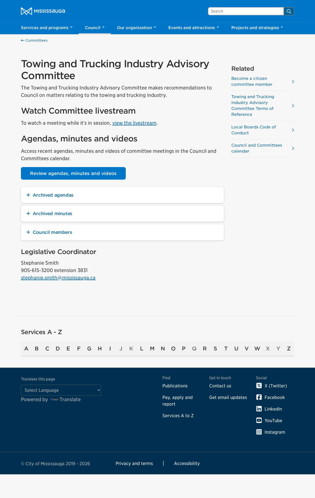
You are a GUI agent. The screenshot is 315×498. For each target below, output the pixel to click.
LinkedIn (273, 409)
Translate (70, 399)
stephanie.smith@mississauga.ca (58, 278)
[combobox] (246, 11)
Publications (175, 385)
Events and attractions (191, 27)
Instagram (275, 432)
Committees (35, 40)
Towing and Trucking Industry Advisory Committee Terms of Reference (252, 105)
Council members (52, 232)
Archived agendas (53, 195)
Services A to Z (178, 415)
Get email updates (228, 397)
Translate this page (38, 379)
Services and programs (44, 27)
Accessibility (187, 463)
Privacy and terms (134, 463)
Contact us (220, 385)
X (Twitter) (276, 385)
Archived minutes (52, 213)
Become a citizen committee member (251, 81)
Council (92, 27)
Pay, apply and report (177, 401)
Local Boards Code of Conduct (253, 130)
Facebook (275, 397)
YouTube (273, 420)
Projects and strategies (255, 27)
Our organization (134, 27)
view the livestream (134, 123)
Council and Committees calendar (256, 148)
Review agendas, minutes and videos (73, 173)
